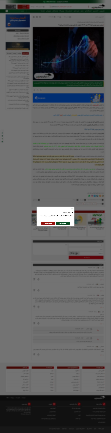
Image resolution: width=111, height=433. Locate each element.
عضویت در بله (62, 223)
